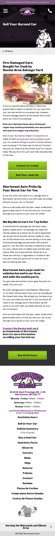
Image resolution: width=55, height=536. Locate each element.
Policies (27, 473)
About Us (27, 447)
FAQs (28, 463)
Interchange (28, 432)
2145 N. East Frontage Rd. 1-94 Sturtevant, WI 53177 (27, 393)
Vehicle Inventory (27, 428)
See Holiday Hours (27, 417)
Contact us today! (27, 165)
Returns (27, 468)
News (27, 457)
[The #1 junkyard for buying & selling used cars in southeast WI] (27, 11)
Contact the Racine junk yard (20, 328)
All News (9, 51)
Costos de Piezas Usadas (27, 498)
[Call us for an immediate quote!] (49, 11)
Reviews (27, 483)
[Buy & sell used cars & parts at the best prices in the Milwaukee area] (27, 380)
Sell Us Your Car (27, 423)
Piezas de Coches (27, 488)
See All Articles (27, 355)
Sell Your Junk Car (27, 175)
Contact (28, 478)
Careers (27, 452)
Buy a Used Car (27, 437)
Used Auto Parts (28, 442)
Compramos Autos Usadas (27, 493)
